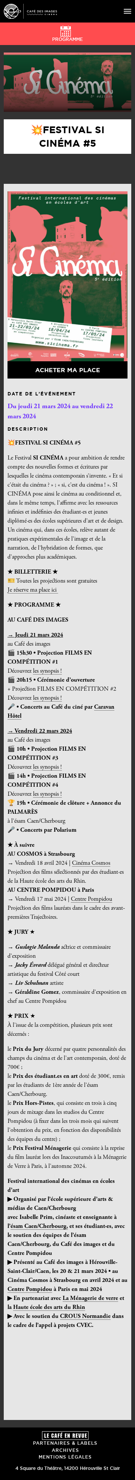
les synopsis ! (47, 671)
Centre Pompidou (91, 899)
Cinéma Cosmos (91, 863)
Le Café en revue (65, 1435)
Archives (65, 1450)
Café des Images (30, 11)
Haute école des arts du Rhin (49, 1307)
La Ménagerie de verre (90, 1298)
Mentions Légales (65, 1456)
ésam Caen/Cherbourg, (39, 1226)
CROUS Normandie (85, 1316)
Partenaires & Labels (65, 1443)
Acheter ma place (67, 370)
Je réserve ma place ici (33, 590)
